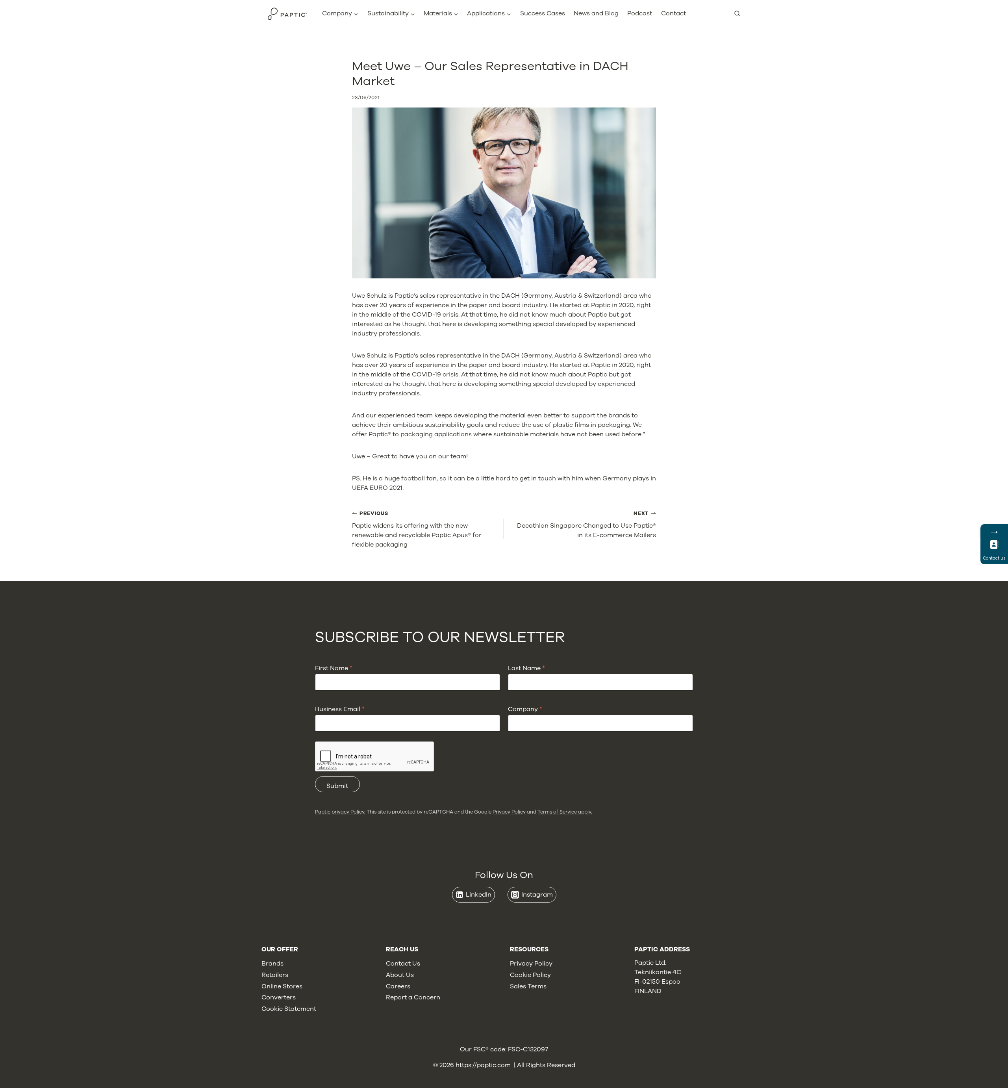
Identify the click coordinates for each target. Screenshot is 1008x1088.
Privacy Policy (509, 811)
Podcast (639, 13)
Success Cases (542, 13)
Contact (673, 13)
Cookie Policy (530, 975)
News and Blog (596, 13)
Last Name (526, 668)
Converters (278, 997)
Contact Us (403, 963)
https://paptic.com (483, 1065)
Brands (272, 963)
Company (525, 709)
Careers (398, 986)
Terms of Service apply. (564, 811)
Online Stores (281, 986)
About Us (400, 975)
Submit (337, 786)
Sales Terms (528, 986)
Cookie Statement (288, 1009)
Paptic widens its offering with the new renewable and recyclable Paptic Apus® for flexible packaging (417, 529)
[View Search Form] (740, 14)
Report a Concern (413, 997)
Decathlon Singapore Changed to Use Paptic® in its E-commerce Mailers (586, 524)
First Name (333, 668)
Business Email (340, 709)
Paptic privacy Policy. (340, 811)
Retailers (274, 975)
